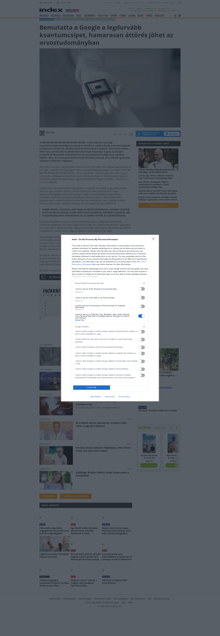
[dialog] (110, 318)
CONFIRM (91, 387)
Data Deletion (95, 397)
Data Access (110, 397)
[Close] (154, 239)
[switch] (141, 289)
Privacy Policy (124, 397)
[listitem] (110, 283)
